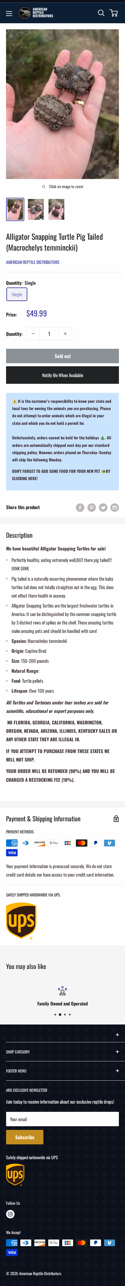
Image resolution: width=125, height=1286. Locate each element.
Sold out (63, 356)
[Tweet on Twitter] (103, 507)
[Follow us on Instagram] (10, 1214)
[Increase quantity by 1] (65, 333)
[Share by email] (114, 507)
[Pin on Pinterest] (91, 507)
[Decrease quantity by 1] (33, 333)
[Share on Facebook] (80, 507)
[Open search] (101, 13)
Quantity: (14, 333)
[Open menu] (9, 13)
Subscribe (24, 1137)
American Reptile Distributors (32, 262)
